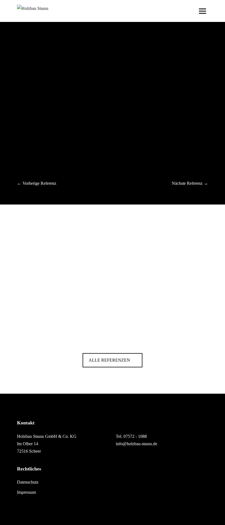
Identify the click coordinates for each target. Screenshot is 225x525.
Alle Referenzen (110, 360)
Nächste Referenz (187, 183)
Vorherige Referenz (39, 183)
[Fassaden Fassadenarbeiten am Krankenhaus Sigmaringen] (112, 307)
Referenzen (27, 57)
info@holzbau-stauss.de (136, 443)
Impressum (26, 492)
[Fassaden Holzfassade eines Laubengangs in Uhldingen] (112, 335)
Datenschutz (27, 482)
